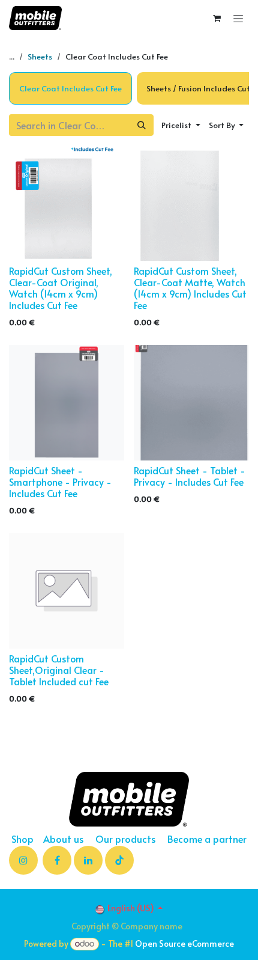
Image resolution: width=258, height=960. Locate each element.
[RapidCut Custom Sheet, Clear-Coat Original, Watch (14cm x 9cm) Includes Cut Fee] (66, 203)
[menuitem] (70, 88)
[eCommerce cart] (216, 18)
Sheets (40, 56)
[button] (180, 125)
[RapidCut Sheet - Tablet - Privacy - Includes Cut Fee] (191, 402)
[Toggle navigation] (238, 18)
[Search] (142, 125)
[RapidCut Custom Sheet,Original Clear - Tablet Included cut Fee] (66, 591)
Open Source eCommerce (184, 943)
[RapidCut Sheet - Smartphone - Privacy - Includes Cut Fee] (66, 402)
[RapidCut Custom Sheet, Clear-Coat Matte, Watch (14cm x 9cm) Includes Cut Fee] (191, 203)
